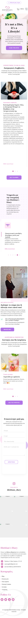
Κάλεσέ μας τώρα (15, 2)
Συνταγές (4, 587)
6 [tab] (20, 255)
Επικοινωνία (5, 579)
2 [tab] (16, 171)
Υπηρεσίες (4, 589)
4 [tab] (16, 255)
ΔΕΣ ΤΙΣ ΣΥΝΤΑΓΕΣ (14, 402)
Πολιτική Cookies (6, 584)
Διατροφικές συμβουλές (10, 102)
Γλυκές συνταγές (8, 374)
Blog (3, 576)
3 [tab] (18, 171)
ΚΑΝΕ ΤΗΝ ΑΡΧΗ (14, 48)
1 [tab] (13, 171)
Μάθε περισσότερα (8, 164)
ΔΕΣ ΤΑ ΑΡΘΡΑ (14, 177)
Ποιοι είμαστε (5, 581)
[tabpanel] (14, 124)
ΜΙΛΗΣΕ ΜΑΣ (7, 329)
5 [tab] (18, 255)
